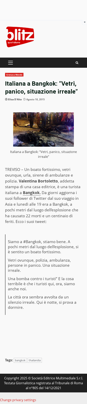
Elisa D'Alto (15, 99)
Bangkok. (32, 192)
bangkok (20, 360)
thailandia (35, 360)
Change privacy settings (18, 400)
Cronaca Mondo (14, 74)
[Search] (77, 63)
